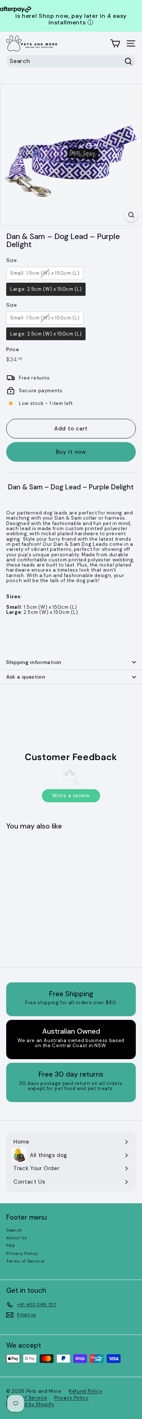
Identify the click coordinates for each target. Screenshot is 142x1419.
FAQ (10, 1245)
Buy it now (71, 452)
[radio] (44, 273)
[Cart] (115, 43)
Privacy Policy (22, 1253)
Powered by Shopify (30, 1404)
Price (12, 349)
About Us (16, 1238)
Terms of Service (25, 1261)
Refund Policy (85, 1391)
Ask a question (26, 676)
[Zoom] (131, 215)
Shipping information (34, 662)
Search (14, 1230)
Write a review (71, 795)
